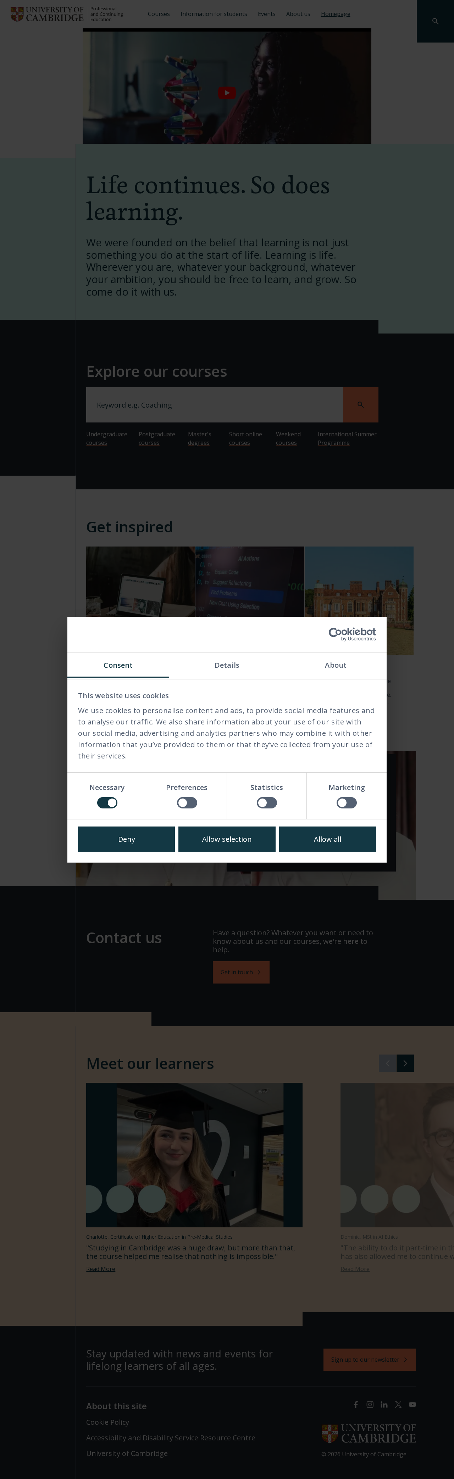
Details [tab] (227, 665)
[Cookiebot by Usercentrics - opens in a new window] (345, 634)
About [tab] (336, 665)
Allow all (327, 839)
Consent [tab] (118, 665)
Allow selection (227, 839)
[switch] (187, 802)
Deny (126, 839)
